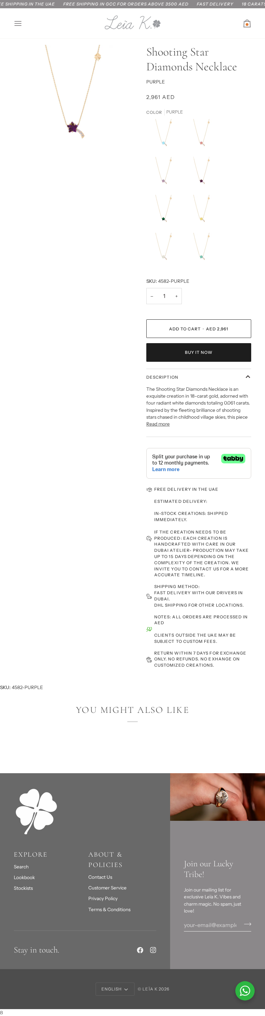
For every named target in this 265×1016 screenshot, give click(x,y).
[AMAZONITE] (165, 138)
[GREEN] (165, 214)
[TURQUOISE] (201, 252)
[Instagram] (153, 950)
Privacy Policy (103, 898)
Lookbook (24, 877)
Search (21, 866)
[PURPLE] (203, 176)
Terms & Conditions (109, 909)
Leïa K (150, 989)
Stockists (23, 888)
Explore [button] (31, 854)
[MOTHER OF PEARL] (165, 252)
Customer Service (107, 887)
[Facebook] (140, 950)
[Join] (245, 923)
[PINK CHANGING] (203, 138)
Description (162, 377)
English (111, 989)
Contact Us (100, 877)
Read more (158, 424)
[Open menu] (24, 23)
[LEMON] (203, 214)
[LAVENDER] (165, 176)
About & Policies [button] (105, 859)
